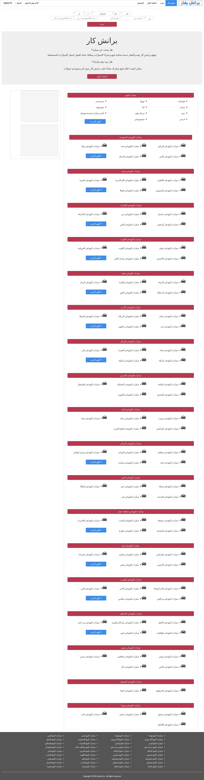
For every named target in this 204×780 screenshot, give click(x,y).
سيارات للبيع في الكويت (130, 239)
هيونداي (181, 101)
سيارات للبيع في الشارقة (89, 214)
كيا (143, 107)
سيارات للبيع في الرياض (168, 146)
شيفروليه (100, 107)
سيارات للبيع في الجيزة (90, 180)
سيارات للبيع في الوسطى (89, 384)
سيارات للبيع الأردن (88, 762)
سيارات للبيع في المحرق (168, 394)
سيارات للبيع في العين (130, 224)
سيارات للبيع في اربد (170, 326)
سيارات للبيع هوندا (156, 736)
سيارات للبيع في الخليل (168, 622)
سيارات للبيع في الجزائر (130, 443)
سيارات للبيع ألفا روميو (154, 739)
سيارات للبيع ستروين (155, 755)
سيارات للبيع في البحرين (130, 375)
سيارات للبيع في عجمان (168, 214)
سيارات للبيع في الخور (130, 292)
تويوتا (142, 101)
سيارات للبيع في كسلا (130, 690)
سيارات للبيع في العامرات (88, 520)
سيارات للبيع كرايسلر (154, 762)
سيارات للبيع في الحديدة (168, 497)
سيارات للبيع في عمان (169, 316)
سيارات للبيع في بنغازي (129, 554)
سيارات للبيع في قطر (130, 273)
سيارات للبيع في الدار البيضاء (166, 588)
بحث (162, 3)
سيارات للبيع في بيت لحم (89, 622)
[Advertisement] (39, 106)
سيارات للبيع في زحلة (130, 418)
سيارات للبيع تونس (54, 759)
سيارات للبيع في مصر (130, 171)
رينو (183, 113)
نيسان (182, 107)
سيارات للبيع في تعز (131, 497)
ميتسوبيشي (139, 119)
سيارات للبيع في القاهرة (168, 180)
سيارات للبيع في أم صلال (168, 292)
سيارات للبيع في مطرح (129, 531)
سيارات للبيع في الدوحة (168, 282)
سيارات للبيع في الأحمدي (168, 258)
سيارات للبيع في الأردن (131, 307)
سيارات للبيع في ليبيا (130, 545)
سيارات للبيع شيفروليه (154, 759)
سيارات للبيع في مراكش (168, 599)
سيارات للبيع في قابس (169, 667)
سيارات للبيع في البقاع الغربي (127, 428)
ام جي (182, 119)
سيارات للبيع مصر (88, 736)
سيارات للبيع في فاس (90, 588)
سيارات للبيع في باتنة (169, 462)
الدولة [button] (18, 3)
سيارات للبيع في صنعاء (169, 486)
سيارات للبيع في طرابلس (167, 428)
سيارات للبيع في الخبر (169, 156)
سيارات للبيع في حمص (129, 714)
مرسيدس (100, 101)
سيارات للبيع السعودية (87, 739)
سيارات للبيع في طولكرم (168, 633)
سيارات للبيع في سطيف (168, 452)
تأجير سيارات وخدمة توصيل (92, 113)
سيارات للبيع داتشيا (155, 766)
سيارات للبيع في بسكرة (129, 462)
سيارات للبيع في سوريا (130, 705)
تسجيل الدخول (31, 3)
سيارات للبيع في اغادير (130, 588)
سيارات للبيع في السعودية (130, 137)
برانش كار (171, 3)
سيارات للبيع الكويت (88, 755)
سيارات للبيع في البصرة (129, 350)
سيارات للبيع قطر (89, 759)
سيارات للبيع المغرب (54, 755)
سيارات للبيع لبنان (55, 751)
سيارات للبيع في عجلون (129, 326)
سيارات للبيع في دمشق (168, 714)
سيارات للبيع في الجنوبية (129, 394)
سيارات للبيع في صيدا (90, 418)
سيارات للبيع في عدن (130, 486)
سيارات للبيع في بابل (91, 350)
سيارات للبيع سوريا (54, 766)
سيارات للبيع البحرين (87, 751)
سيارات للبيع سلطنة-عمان (85, 747)
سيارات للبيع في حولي (169, 248)
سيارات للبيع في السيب (129, 520)
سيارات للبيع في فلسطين (131, 613)
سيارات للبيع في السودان (131, 681)
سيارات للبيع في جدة (130, 146)
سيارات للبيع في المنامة (168, 384)
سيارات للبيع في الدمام (129, 156)
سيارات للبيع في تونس (130, 647)
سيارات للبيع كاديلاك (155, 751)
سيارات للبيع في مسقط (168, 520)
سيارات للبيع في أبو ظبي (168, 224)
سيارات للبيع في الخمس (168, 565)
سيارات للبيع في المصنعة (168, 531)
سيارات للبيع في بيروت (168, 418)
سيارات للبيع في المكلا (90, 486)
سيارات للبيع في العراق (131, 341)
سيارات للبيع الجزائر (54, 762)
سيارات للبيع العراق (54, 739)
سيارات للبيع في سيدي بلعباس (86, 452)
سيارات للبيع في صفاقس (128, 656)
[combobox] (125, 13)
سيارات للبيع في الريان (90, 282)
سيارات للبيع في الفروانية (89, 248)
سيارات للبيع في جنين (130, 633)
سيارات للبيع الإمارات (87, 743)
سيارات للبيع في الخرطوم (167, 690)
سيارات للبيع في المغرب (130, 579)
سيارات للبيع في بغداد (169, 350)
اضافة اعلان (152, 3)
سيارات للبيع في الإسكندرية (127, 180)
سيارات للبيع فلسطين (53, 743)
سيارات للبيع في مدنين (90, 656)
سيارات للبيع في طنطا (130, 190)
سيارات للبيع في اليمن (130, 477)
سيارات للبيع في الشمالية (128, 384)
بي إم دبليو (140, 113)
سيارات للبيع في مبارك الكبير (127, 258)
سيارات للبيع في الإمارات (131, 205)
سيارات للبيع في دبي (130, 214)
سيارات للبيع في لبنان (130, 409)
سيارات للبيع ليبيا (89, 766)
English (7, 3)
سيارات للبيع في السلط (89, 316)
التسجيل (140, 3)
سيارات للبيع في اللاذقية (168, 724)
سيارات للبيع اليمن (54, 736)
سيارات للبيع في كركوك (129, 360)
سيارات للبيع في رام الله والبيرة (126, 622)
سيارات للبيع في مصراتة (89, 554)
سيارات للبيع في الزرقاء (129, 316)
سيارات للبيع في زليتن (130, 565)
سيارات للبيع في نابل (130, 667)
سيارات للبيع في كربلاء (169, 360)
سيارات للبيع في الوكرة (129, 282)
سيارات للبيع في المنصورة (167, 190)
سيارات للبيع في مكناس (129, 599)
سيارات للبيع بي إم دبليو (153, 747)
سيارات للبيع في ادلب (90, 714)
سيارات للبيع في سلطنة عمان (131, 511)
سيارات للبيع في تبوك (90, 146)
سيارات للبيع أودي (156, 743)
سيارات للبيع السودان (53, 747)
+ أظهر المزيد (95, 121)
